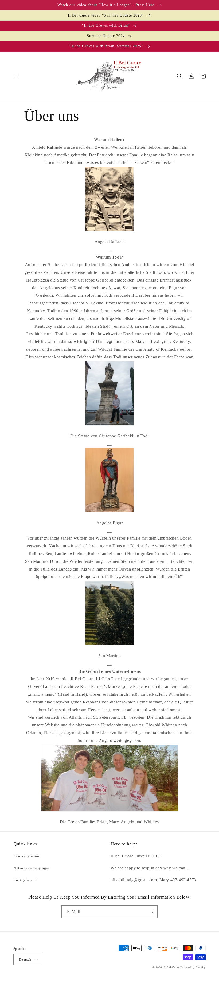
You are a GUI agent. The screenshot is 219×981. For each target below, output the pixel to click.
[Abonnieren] (151, 911)
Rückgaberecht (25, 880)
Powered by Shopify (193, 967)
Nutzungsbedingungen (31, 868)
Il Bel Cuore (171, 967)
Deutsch (25, 960)
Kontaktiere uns (26, 856)
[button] (16, 76)
